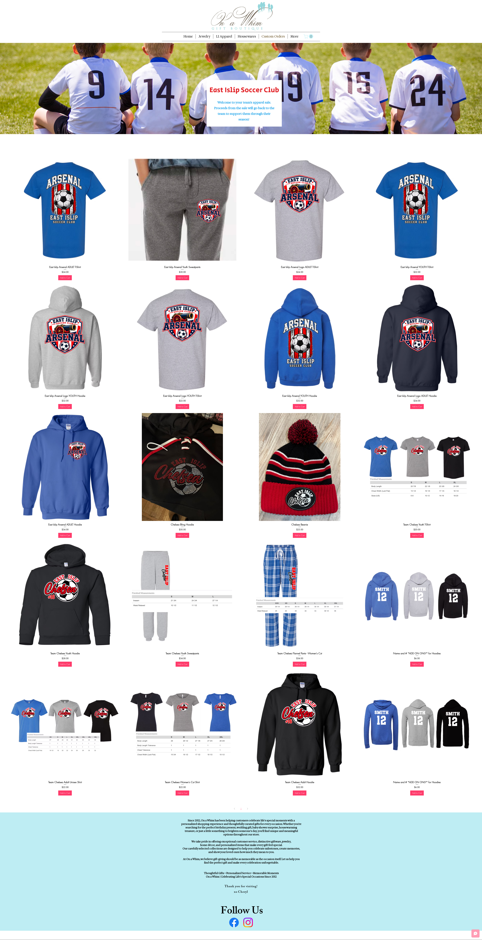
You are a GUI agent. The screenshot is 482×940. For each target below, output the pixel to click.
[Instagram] (248, 922)
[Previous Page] (234, 808)
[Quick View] (65, 209)
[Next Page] (247, 808)
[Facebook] (234, 922)
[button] (309, 36)
